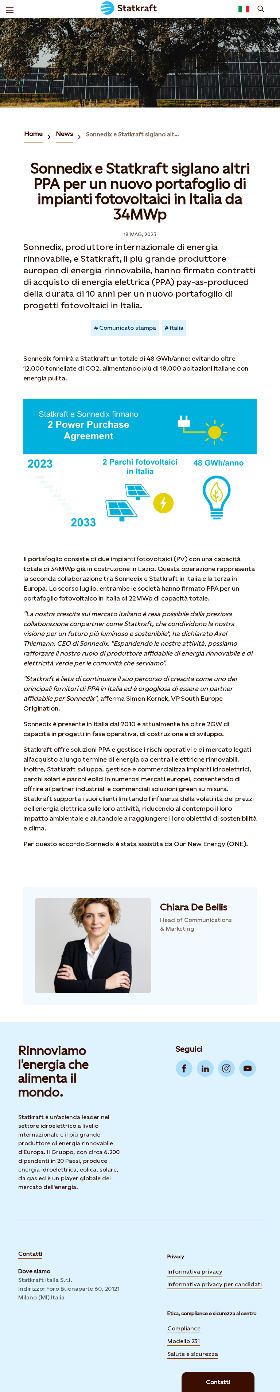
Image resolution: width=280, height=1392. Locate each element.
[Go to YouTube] (247, 1068)
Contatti (30, 1253)
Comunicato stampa (127, 327)
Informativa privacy (194, 1271)
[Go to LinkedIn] (205, 1068)
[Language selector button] (243, 9)
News (64, 133)
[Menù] (10, 9)
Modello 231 (183, 1341)
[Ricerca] (261, 9)
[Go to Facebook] (184, 1068)
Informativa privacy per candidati (214, 1284)
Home (33, 133)
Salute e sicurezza (192, 1353)
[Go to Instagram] (226, 1068)
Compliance (184, 1328)
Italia (176, 327)
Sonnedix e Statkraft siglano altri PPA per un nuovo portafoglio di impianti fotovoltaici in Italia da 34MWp (132, 134)
